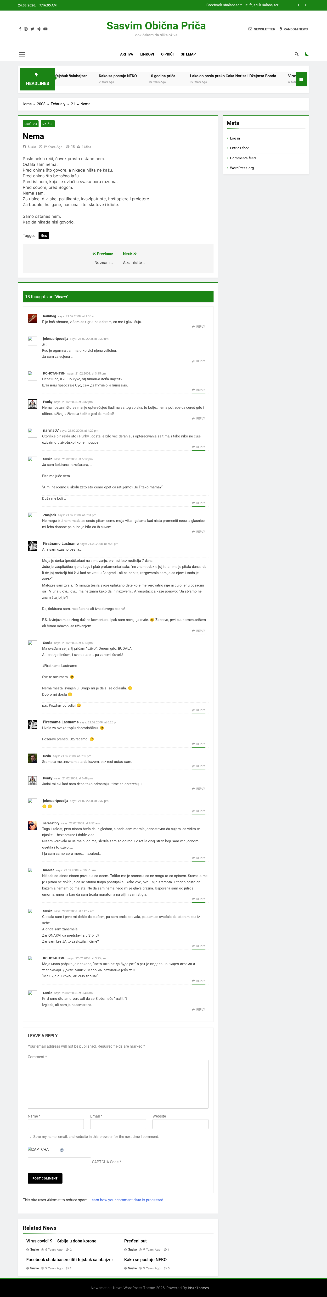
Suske (32, 146)
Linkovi (147, 54)
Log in (235, 138)
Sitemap (188, 54)
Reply (200, 326)
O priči (167, 54)
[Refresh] (62, 1149)
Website (159, 1116)
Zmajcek (49, 515)
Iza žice (47, 124)
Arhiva (126, 54)
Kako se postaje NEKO (99, 76)
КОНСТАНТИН (54, 373)
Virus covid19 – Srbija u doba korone (61, 1241)
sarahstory (51, 823)
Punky (47, 402)
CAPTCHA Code (105, 1162)
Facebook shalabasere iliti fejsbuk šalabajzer (242, 5)
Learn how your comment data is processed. (127, 1200)
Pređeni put (135, 1241)
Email (96, 1116)
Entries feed (239, 148)
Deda (47, 756)
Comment (37, 1057)
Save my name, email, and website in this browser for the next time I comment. (96, 1137)
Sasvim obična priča (156, 25)
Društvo (30, 124)
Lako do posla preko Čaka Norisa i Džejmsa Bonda (215, 76)
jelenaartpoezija (55, 339)
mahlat (48, 870)
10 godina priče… (145, 76)
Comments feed (243, 158)
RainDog (49, 316)
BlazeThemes (198, 1288)
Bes (44, 235)
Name (34, 1116)
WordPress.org (242, 168)
